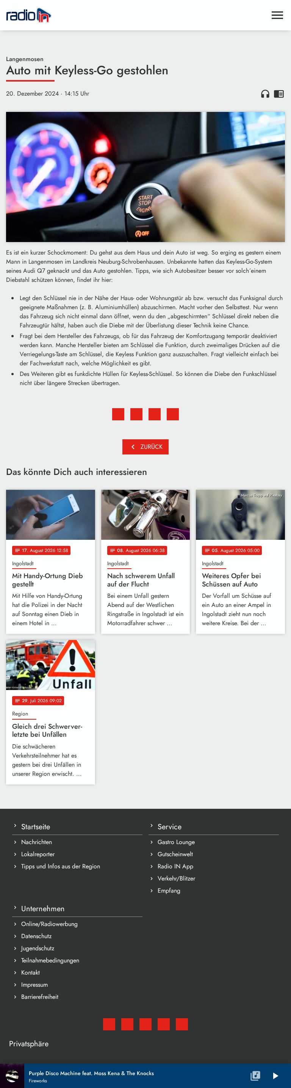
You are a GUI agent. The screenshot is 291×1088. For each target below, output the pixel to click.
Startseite (35, 826)
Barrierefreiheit (39, 996)
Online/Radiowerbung (49, 924)
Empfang (169, 890)
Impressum (34, 984)
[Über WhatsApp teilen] (155, 414)
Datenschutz (36, 936)
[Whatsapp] (164, 1024)
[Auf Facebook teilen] (118, 414)
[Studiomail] (109, 1024)
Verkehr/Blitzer (176, 878)
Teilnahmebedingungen (50, 960)
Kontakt (30, 972)
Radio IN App (175, 866)
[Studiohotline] (182, 1024)
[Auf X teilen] (136, 414)
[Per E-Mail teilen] (173, 414)
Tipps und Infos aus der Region (60, 866)
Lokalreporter (38, 854)
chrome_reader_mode (279, 93)
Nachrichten (36, 842)
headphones (265, 93)
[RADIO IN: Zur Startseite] (136, 15)
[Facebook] (127, 1024)
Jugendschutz (37, 948)
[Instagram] (145, 1024)
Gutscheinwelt (175, 854)
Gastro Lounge (176, 842)
